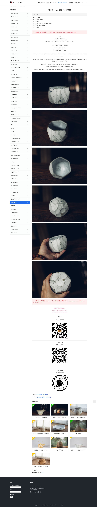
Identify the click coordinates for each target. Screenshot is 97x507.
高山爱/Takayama (15, 87)
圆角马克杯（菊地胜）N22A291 (78, 417)
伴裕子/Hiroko (14, 104)
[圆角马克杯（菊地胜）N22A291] (78, 411)
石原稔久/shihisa (14, 40)
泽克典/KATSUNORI (15, 155)
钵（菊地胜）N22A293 (42, 394)
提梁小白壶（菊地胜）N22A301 (41, 433)
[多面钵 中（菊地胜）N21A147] (78, 444)
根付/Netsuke (41, 2)
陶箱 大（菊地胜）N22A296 (41, 466)
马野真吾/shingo (14, 175)
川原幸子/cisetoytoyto (16, 118)
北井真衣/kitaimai (15, 84)
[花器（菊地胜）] (78, 427)
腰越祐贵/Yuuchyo (15, 226)
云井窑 (12, 128)
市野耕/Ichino (14, 121)
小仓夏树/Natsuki (15, 141)
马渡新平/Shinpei (14, 81)
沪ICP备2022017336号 (51, 505)
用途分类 (71, 2)
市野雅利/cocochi (15, 165)
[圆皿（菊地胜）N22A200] (59, 427)
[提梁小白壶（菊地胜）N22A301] (41, 427)
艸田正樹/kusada (14, 189)
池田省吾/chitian (14, 33)
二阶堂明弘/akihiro (15, 151)
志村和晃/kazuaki (15, 168)
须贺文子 (13, 195)
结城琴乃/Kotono (14, 54)
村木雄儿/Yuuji (14, 64)
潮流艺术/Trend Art (51, 2)
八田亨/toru (13, 70)
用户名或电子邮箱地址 (14, 485)
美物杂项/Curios (79, 2)
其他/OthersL (14, 232)
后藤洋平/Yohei (14, 37)
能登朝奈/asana (14, 229)
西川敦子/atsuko (14, 158)
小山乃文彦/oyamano (15, 67)
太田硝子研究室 (14, 185)
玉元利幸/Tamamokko (16, 108)
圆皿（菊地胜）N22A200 (60, 433)
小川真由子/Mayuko (15, 219)
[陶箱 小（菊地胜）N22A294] (59, 411)
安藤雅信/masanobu (15, 216)
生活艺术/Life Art (62, 2)
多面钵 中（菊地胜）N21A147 (78, 450)
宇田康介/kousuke (15, 172)
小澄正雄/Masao (14, 222)
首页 (10, 6)
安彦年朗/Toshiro (14, 212)
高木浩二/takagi (14, 57)
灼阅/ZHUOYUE (14, 13)
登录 (42, 472)
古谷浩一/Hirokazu (15, 94)
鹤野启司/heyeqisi (15, 114)
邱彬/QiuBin (13, 209)
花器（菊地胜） (78, 433)
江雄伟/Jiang (14, 50)
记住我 (12, 494)
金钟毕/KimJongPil (15, 199)
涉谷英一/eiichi (14, 101)
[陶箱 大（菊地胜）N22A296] (41, 460)
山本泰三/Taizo (14, 97)
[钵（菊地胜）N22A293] (41, 411)
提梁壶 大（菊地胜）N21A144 (41, 450)
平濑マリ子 (13, 111)
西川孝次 (13, 162)
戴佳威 (12, 124)
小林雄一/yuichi (14, 30)
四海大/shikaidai (14, 20)
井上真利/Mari (14, 27)
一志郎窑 (13, 131)
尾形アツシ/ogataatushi (16, 77)
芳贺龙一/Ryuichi (14, 16)
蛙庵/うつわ (13, 47)
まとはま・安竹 (14, 23)
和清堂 (62, 505)
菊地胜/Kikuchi (14, 202)
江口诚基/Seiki (14, 74)
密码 (11, 489)
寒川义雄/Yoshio (14, 145)
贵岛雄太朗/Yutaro (15, 91)
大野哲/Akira (13, 178)
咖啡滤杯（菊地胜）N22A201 (44, 397)
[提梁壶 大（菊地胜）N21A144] (41, 444)
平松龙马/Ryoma (14, 135)
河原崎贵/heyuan (14, 205)
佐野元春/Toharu (14, 43)
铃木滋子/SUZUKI (15, 60)
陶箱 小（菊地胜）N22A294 (59, 417)
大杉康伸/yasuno (14, 182)
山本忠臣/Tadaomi (15, 192)
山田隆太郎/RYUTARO (15, 138)
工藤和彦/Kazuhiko (15, 148)
